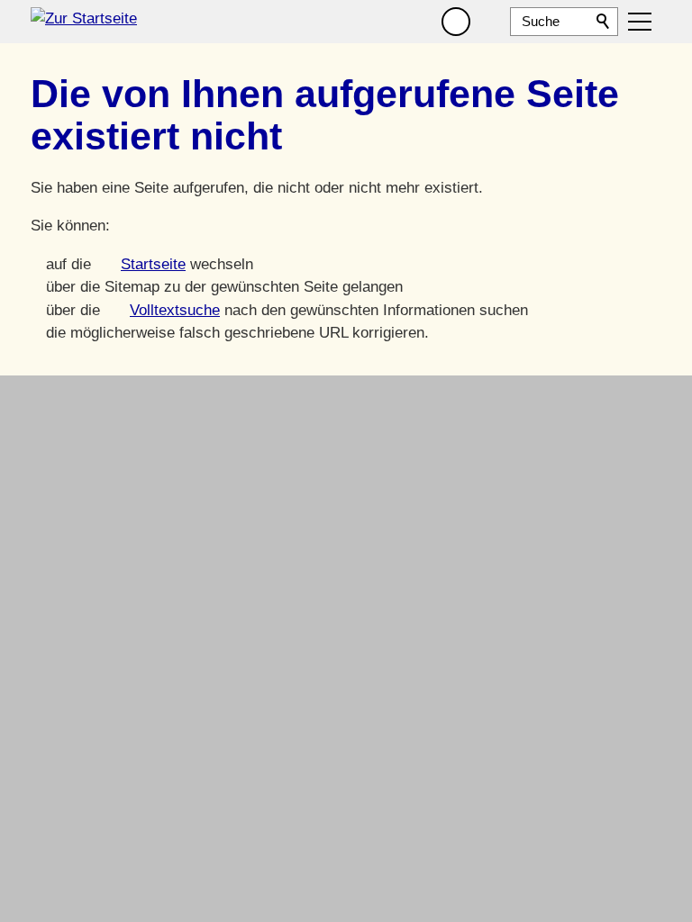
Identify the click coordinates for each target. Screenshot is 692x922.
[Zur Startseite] (84, 21)
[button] (492, 22)
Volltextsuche (175, 310)
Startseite (153, 264)
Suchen (603, 21)
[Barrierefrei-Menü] (456, 21)
